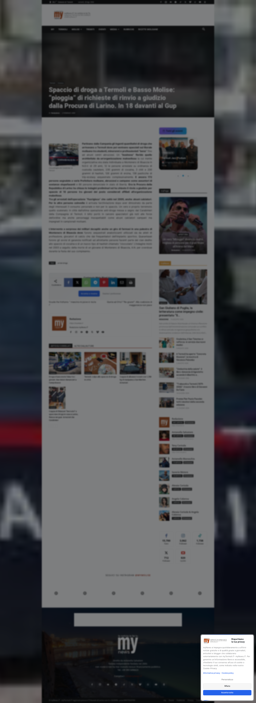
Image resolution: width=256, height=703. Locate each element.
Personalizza (227, 679)
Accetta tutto (227, 692)
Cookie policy (228, 673)
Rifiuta (227, 686)
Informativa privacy (211, 673)
